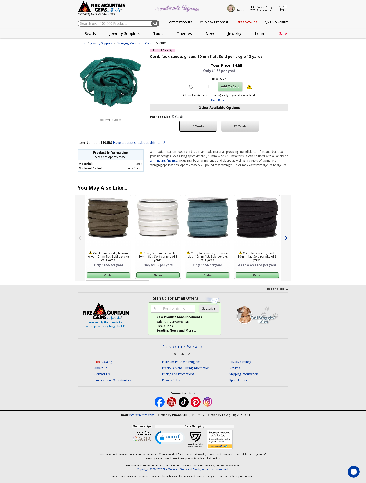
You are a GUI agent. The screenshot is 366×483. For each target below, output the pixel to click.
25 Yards (240, 126)
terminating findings (163, 160)
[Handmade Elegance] (177, 8)
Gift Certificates (180, 22)
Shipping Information (243, 374)
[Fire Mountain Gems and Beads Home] (102, 8)
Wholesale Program (215, 22)
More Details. (219, 100)
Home (82, 43)
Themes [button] (184, 33)
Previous (80, 238)
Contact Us (102, 374)
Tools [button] (158, 33)
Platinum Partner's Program (181, 362)
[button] (170, 437)
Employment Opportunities (112, 380)
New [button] (209, 33)
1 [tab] (88, 282)
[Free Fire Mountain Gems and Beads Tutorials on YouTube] (172, 402)
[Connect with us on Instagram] (208, 402)
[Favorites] (192, 86)
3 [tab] (219, 282)
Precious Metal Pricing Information (186, 368)
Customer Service (183, 347)
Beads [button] (90, 33)
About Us (100, 368)
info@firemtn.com (141, 415)
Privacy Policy (171, 380)
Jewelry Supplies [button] (124, 33)
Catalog (103, 362)
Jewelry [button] (234, 33)
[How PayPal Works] (220, 439)
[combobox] (118, 23)
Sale (283, 33)
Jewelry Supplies (101, 43)
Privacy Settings (240, 362)
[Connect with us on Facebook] (160, 402)
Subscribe (208, 308)
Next (286, 238)
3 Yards (198, 126)
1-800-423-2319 (183, 353)
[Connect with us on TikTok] (184, 402)
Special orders (239, 380)
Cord (148, 43)
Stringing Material (129, 43)
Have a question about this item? (139, 142)
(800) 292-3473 (239, 415)
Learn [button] (260, 33)
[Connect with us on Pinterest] (196, 402)
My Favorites (279, 22)
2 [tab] (153, 282)
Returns (234, 368)
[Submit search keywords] (155, 23)
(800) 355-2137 (193, 415)
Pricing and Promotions (178, 374)
